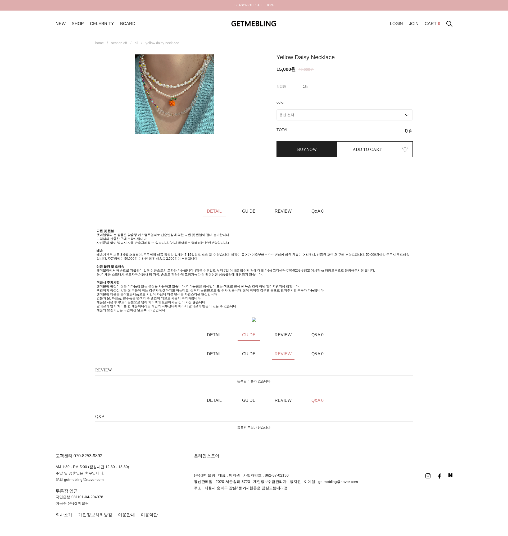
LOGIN (396, 23)
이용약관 (149, 514)
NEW (61, 23)
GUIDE (249, 211)
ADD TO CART (367, 149)
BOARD (127, 23)
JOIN (414, 23)
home (99, 43)
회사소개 (64, 514)
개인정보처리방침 (95, 514)
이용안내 (126, 514)
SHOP (78, 23)
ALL (136, 43)
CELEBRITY (102, 23)
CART (432, 23)
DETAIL (214, 211)
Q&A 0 (317, 211)
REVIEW (283, 211)
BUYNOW (307, 149)
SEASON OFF (119, 43)
